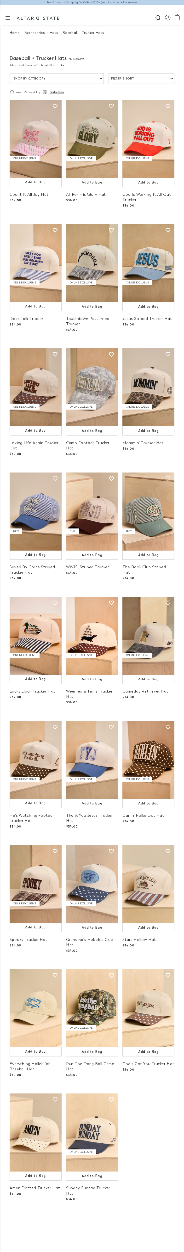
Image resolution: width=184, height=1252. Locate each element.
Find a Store (57, 92)
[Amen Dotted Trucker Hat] (36, 1132)
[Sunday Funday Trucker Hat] (92, 1132)
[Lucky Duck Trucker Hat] (36, 636)
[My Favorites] (55, 106)
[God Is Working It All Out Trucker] (148, 139)
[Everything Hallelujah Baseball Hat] (36, 1008)
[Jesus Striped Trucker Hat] (148, 263)
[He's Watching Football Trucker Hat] (36, 760)
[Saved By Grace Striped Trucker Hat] (36, 512)
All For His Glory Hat (86, 194)
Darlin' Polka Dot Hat (143, 815)
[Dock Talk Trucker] (36, 263)
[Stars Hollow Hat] (148, 884)
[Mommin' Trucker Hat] (148, 387)
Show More (92, 1223)
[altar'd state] (38, 17)
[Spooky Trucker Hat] (36, 884)
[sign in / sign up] (167, 17)
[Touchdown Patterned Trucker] (92, 263)
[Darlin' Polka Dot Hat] (148, 760)
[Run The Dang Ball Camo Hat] (92, 1008)
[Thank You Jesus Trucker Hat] (92, 760)
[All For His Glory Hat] (92, 139)
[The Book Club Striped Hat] (148, 512)
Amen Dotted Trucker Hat (35, 1188)
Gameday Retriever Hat (145, 691)
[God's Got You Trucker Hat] (148, 1008)
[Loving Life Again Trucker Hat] (36, 387)
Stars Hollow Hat (139, 939)
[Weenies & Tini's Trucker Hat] (92, 636)
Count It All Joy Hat (29, 194)
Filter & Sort (122, 78)
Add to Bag (35, 182)
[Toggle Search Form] (158, 17)
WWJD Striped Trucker (87, 567)
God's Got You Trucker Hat (148, 1064)
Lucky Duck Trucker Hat (32, 691)
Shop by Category (29, 78)
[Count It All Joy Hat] (36, 139)
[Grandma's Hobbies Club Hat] (92, 884)
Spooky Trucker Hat (28, 939)
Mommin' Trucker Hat (143, 443)
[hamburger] (8, 17)
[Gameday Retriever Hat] (148, 636)
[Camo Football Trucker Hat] (92, 387)
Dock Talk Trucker (26, 318)
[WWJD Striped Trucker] (92, 512)
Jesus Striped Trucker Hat (147, 318)
